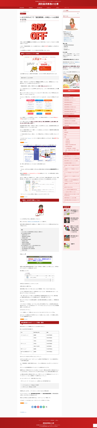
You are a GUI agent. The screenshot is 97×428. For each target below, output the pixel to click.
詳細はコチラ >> (71, 90)
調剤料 (65, 130)
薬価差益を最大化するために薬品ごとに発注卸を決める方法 (71, 195)
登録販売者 (31, 7)
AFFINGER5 (55, 426)
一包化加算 (67, 139)
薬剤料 (65, 134)
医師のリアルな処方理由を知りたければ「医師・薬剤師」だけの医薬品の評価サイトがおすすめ (75, 228)
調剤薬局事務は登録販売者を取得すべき (71, 118)
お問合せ (57, 7)
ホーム (40, 420)
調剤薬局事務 (22, 7)
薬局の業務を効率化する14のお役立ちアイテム (71, 201)
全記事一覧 (48, 7)
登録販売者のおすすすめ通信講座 (69, 120)
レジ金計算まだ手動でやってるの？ (70, 191)
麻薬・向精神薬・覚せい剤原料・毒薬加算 (72, 151)
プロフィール (66, 7)
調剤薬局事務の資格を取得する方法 (70, 111)
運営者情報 (52, 420)
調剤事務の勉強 (67, 95)
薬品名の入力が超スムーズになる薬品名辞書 (71, 158)
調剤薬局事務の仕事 (48, 4)
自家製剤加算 (68, 141)
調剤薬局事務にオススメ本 (69, 37)
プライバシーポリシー (45, 420)
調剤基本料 (66, 132)
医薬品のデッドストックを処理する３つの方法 (71, 177)
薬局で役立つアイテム (68, 40)
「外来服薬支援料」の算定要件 (71, 148)
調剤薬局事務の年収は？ (68, 104)
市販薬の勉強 (66, 125)
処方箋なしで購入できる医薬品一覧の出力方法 (71, 166)
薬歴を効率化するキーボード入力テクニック (71, 156)
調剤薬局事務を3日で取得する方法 (70, 106)
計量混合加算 (68, 142)
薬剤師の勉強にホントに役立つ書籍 (70, 197)
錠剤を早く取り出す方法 (68, 187)
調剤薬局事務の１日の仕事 (68, 97)
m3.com (29, 138)
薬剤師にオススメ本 (67, 39)
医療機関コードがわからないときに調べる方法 (71, 184)
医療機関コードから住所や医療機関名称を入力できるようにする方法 (71, 180)
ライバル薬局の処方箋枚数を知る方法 (70, 189)
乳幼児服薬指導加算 (69, 146)
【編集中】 (73, 243)
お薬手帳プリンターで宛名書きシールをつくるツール (71, 169)
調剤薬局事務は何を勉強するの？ (69, 109)
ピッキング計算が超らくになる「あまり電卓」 (71, 173)
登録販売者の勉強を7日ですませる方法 (70, 123)
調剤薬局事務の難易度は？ (68, 102)
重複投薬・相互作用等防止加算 (71, 144)
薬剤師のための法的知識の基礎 (33, 221)
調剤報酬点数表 (39, 7)
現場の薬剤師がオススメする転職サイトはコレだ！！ (75, 212)
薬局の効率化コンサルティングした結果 (71, 160)
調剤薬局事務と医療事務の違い (69, 113)
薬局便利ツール (23, 412)
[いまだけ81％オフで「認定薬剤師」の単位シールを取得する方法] (41, 407)
